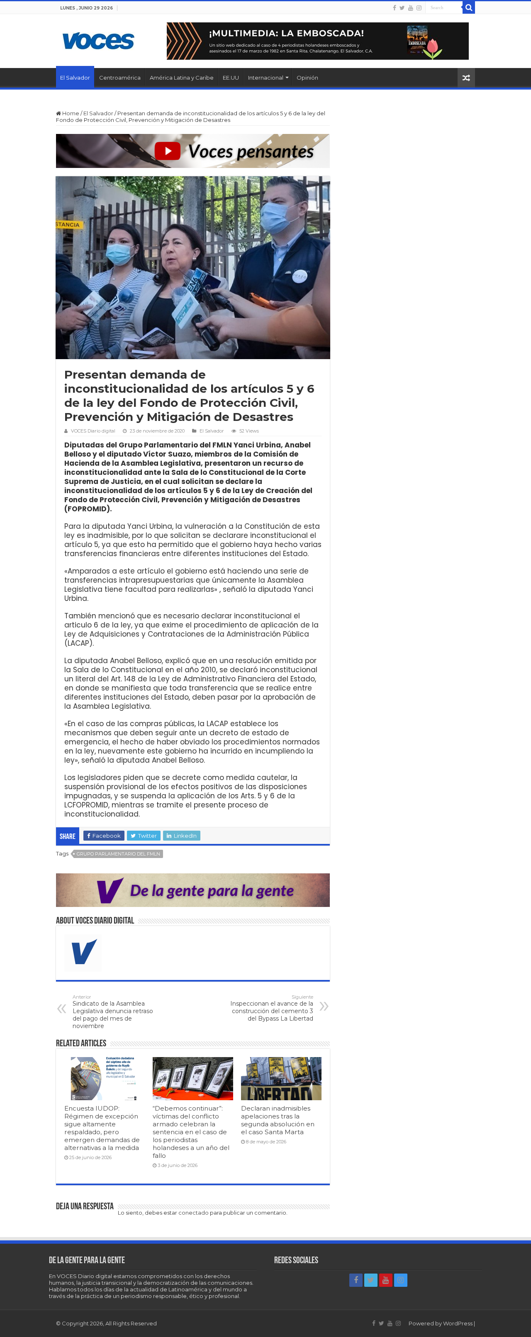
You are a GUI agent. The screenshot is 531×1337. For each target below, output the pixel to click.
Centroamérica (120, 77)
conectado (193, 1212)
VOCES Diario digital (93, 431)
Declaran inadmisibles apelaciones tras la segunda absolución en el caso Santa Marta (277, 1120)
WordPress (458, 1323)
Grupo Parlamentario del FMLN (118, 854)
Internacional (265, 77)
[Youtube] (410, 8)
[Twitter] (402, 8)
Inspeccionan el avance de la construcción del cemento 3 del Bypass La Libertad (271, 1008)
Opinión (307, 77)
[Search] (469, 7)
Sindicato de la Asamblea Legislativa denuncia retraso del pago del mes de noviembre (113, 1012)
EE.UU (231, 77)
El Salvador (75, 77)
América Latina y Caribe (182, 77)
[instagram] (419, 8)
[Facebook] (394, 8)
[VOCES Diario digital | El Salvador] (98, 39)
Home (70, 113)
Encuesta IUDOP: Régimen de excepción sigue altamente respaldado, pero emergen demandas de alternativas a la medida (102, 1128)
